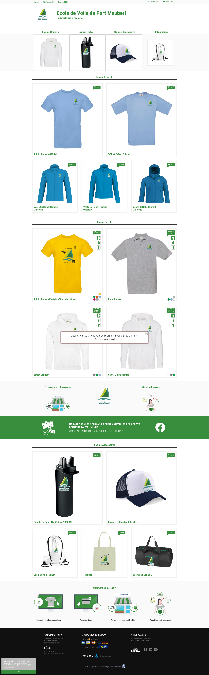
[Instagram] (156, 651)
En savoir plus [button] (9, 667)
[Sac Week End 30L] (154, 551)
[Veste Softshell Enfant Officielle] (154, 184)
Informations (161, 32)
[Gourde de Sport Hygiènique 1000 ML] (67, 486)
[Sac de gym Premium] (55, 551)
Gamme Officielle (50, 32)
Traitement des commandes (53, 639)
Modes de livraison (50, 641)
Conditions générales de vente (54, 653)
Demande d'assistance (52, 643)
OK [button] (19, 672)
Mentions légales (50, 651)
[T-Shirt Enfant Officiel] (141, 119)
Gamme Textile (86, 32)
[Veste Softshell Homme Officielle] (55, 184)
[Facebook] (146, 651)
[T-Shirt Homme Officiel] (67, 119)
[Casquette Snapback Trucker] (141, 486)
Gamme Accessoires (124, 32)
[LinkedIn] (151, 651)
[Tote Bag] (104, 551)
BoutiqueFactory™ (115, 667)
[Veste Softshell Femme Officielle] (104, 184)
